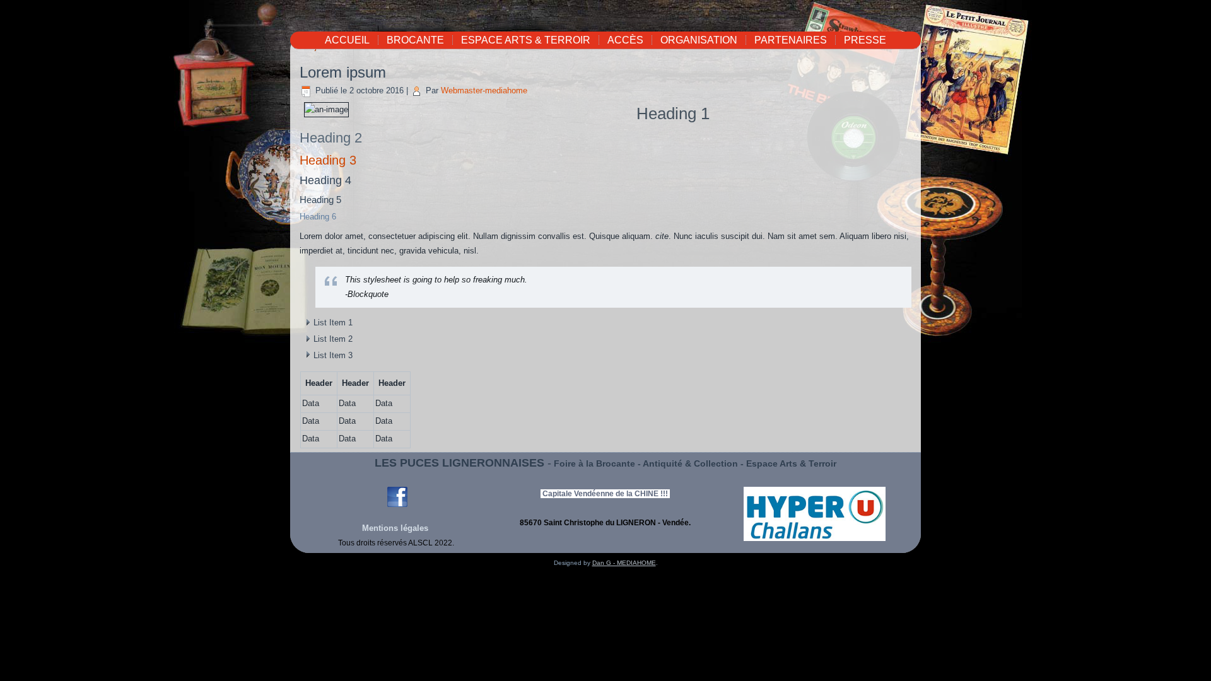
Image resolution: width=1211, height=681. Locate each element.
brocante (415, 40)
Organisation (698, 40)
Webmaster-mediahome (484, 90)
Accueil (347, 40)
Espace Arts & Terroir (525, 40)
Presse (865, 40)
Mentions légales (396, 528)
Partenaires (790, 40)
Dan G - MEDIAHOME (624, 562)
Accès (625, 40)
